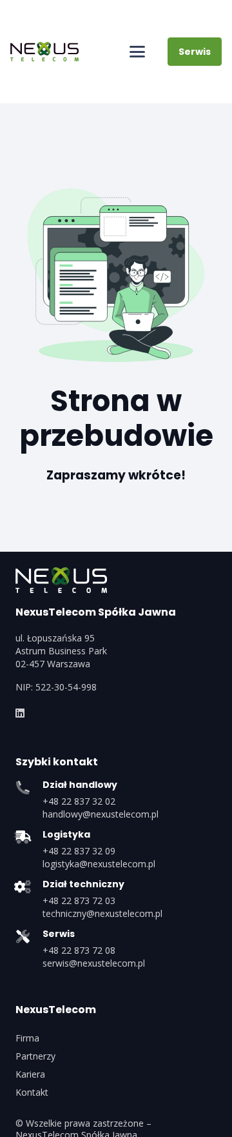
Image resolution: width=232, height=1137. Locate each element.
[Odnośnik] (19, 713)
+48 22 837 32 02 (79, 801)
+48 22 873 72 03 (79, 900)
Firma (27, 1038)
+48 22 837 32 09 (79, 851)
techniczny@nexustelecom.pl (102, 913)
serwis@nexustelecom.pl (94, 963)
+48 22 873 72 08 (79, 950)
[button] (137, 51)
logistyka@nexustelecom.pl (99, 864)
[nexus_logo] (44, 51)
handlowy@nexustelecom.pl (101, 814)
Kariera (30, 1074)
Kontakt (31, 1092)
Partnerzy (35, 1056)
